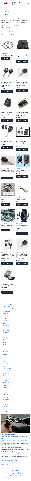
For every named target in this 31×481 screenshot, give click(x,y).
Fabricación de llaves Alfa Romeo (9, 460)
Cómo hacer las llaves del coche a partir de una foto (14, 440)
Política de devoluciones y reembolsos (15, 472)
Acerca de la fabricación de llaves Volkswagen (12, 453)
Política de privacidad (15, 475)
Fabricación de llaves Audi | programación (11, 447)
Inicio (2, 11)
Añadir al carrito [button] (22, 61)
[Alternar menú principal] (28, 3)
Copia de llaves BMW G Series (8, 434)
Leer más (5, 58)
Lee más (7, 444)
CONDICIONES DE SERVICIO (15, 473)
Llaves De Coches (16, 3)
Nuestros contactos (15, 470)
